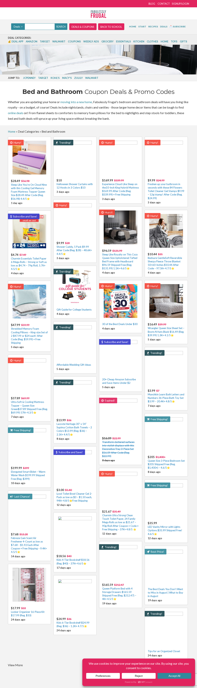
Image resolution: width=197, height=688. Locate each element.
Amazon (31, 41)
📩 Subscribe (177, 26)
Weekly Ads (91, 41)
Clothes (152, 41)
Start (142, 26)
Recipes (153, 26)
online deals (15, 113)
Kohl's (55, 77)
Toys (174, 41)
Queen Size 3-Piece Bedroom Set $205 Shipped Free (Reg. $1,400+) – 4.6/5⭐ (166, 462)
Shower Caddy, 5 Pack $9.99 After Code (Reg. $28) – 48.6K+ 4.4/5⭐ (74, 248)
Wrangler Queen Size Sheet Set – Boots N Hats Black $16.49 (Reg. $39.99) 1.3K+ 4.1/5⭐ (166, 330)
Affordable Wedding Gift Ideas (74, 364)
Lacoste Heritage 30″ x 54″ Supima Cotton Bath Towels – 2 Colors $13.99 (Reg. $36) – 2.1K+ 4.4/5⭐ (74, 427)
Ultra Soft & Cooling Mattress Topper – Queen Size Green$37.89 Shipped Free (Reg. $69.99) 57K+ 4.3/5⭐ (29, 405)
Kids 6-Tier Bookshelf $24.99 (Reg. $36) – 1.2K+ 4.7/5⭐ (73, 622)
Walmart (58, 41)
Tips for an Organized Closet (164, 651)
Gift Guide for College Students (74, 309)
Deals (163, 26)
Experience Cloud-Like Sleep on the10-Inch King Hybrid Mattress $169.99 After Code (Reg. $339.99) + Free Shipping (120, 187)
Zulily (78, 77)
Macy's (67, 77)
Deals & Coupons (83, 26)
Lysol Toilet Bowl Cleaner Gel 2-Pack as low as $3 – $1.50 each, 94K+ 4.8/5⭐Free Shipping (74, 495)
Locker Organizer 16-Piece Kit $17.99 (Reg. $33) (27, 611)
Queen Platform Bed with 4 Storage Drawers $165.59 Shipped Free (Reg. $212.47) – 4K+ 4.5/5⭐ (119, 592)
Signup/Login (180, 3)
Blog (152, 3)
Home (132, 26)
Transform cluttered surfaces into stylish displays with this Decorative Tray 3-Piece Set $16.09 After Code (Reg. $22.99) (118, 447)
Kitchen (138, 41)
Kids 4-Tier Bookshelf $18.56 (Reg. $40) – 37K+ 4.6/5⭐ (73, 559)
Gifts (183, 41)
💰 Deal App (15, 41)
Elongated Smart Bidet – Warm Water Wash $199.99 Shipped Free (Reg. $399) (28, 473)
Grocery (107, 41)
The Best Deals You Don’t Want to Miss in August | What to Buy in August (165, 593)
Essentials (123, 41)
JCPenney (29, 77)
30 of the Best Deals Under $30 (120, 324)
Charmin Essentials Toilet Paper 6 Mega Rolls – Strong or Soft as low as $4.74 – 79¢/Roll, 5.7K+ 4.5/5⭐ (29, 262)
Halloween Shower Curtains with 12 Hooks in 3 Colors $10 (75, 184)
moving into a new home (76, 102)
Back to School (111, 26)
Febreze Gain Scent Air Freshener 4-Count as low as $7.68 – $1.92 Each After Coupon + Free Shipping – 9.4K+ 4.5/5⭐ (29, 543)
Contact (164, 3)
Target (45, 41)
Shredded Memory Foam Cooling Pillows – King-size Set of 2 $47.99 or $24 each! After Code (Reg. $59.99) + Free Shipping (29, 333)
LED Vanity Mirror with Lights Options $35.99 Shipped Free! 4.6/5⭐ (165, 528)
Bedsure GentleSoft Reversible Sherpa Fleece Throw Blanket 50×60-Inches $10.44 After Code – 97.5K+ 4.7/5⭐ (165, 261)
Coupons (74, 41)
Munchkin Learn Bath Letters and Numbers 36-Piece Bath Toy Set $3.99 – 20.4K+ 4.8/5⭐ (166, 396)
